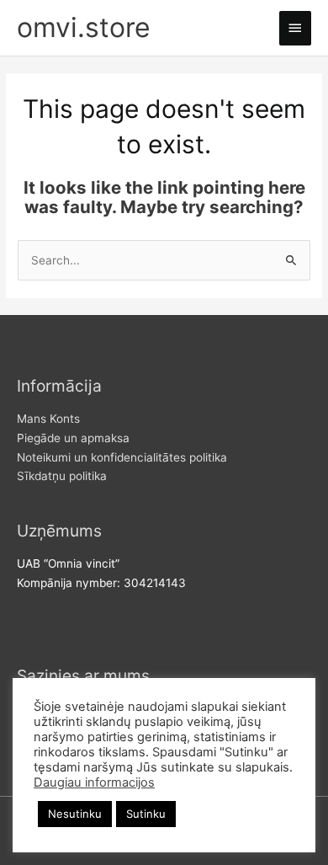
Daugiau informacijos (94, 782)
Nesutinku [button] (75, 813)
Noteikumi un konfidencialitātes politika (122, 457)
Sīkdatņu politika (62, 476)
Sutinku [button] (146, 813)
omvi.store (84, 27)
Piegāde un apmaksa (73, 438)
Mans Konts (48, 418)
